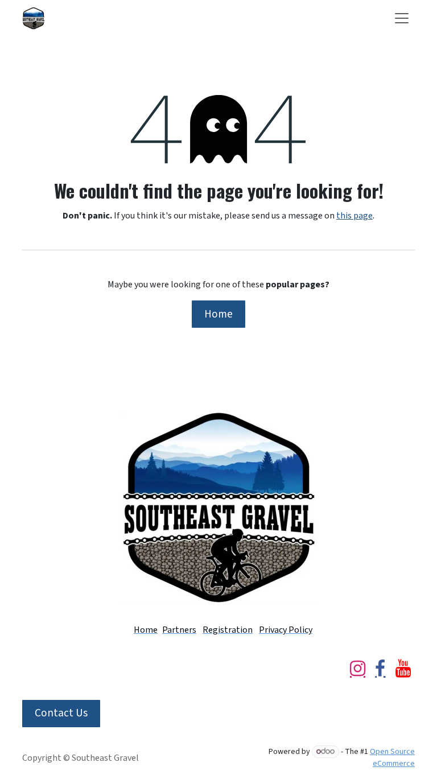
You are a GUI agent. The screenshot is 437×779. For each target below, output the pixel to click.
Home (218, 314)
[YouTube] (403, 668)
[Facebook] (380, 668)
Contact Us (61, 713)
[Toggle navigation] (402, 18)
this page (354, 215)
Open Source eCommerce (392, 757)
